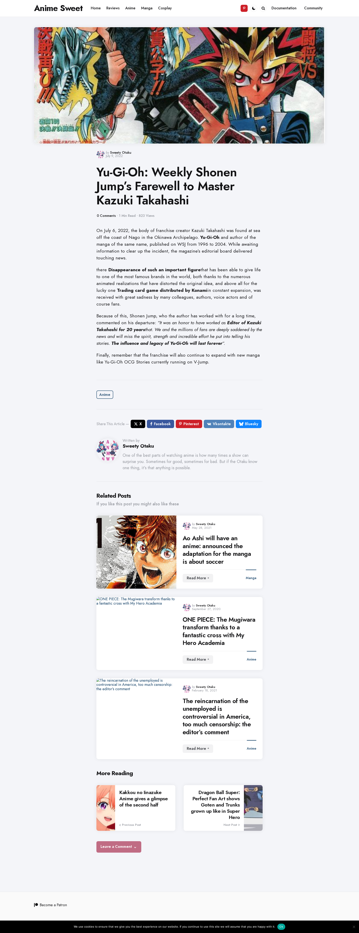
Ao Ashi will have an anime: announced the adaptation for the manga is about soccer (217, 549)
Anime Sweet (58, 8)
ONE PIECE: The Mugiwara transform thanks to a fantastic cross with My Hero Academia (219, 631)
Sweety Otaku (120, 152)
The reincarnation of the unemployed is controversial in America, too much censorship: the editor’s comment (217, 716)
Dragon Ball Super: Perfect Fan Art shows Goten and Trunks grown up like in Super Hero (215, 804)
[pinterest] (244, 8)
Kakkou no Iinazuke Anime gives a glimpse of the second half (143, 798)
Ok (281, 926)
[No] (354, 927)
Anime (104, 394)
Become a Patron (53, 905)
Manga (251, 578)
